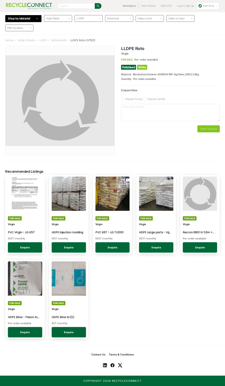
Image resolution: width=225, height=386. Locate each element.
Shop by (19, 18)
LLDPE (43, 40)
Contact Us (98, 354)
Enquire (25, 247)
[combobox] (148, 18)
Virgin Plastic (26, 40)
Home (9, 40)
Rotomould (58, 40)
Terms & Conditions (121, 354)
